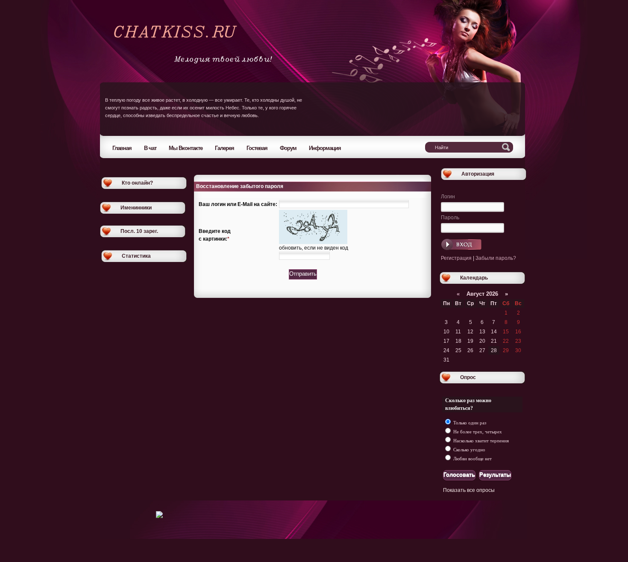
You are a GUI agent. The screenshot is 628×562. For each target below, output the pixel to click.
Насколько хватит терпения (480, 440)
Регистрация (456, 258)
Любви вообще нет (472, 458)
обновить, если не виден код (313, 248)
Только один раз (469, 422)
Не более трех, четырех (477, 431)
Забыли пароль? (495, 258)
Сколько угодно (468, 449)
